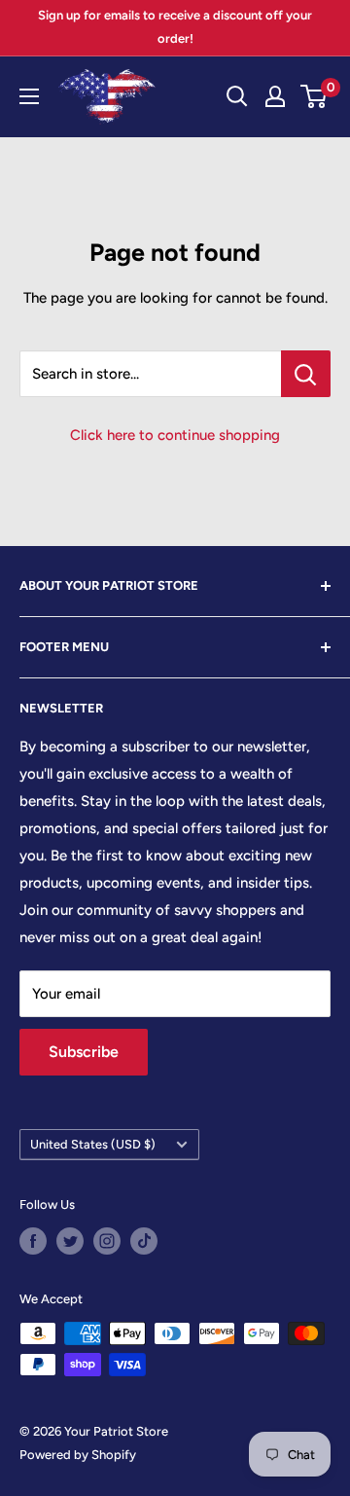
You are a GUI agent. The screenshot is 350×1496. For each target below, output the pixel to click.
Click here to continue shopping (175, 435)
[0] (314, 96)
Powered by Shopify (77, 1454)
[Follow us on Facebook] (33, 1241)
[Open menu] (29, 96)
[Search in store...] (306, 373)
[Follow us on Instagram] (107, 1241)
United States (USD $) (93, 1144)
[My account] (275, 96)
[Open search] (237, 96)
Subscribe (84, 1051)
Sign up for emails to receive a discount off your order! (175, 27)
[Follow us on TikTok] (144, 1241)
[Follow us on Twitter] (70, 1241)
